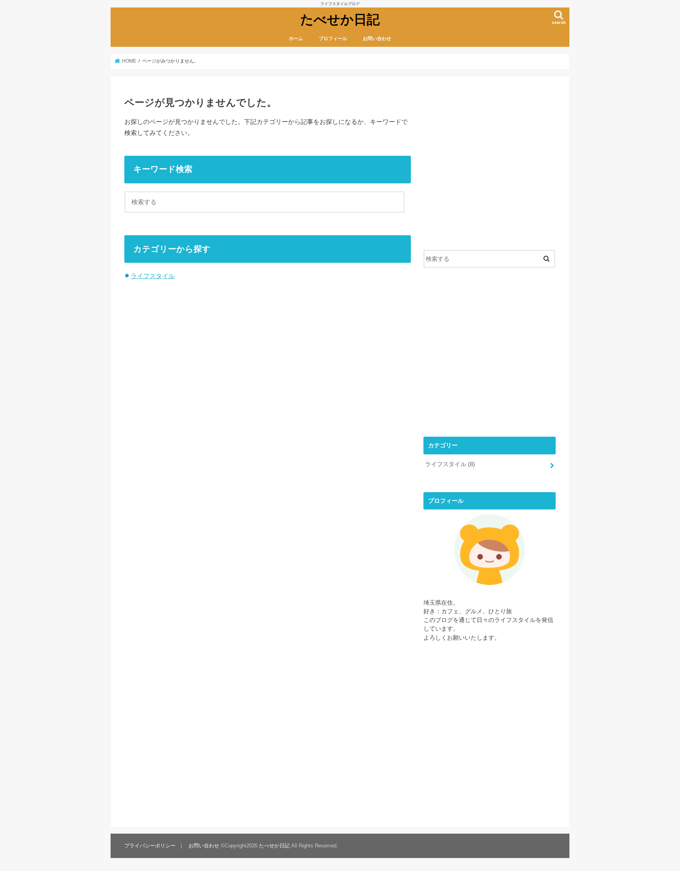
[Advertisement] (489, 168)
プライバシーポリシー (150, 846)
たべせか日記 (340, 19)
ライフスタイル (153, 275)
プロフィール (333, 38)
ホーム (296, 38)
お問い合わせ (377, 38)
